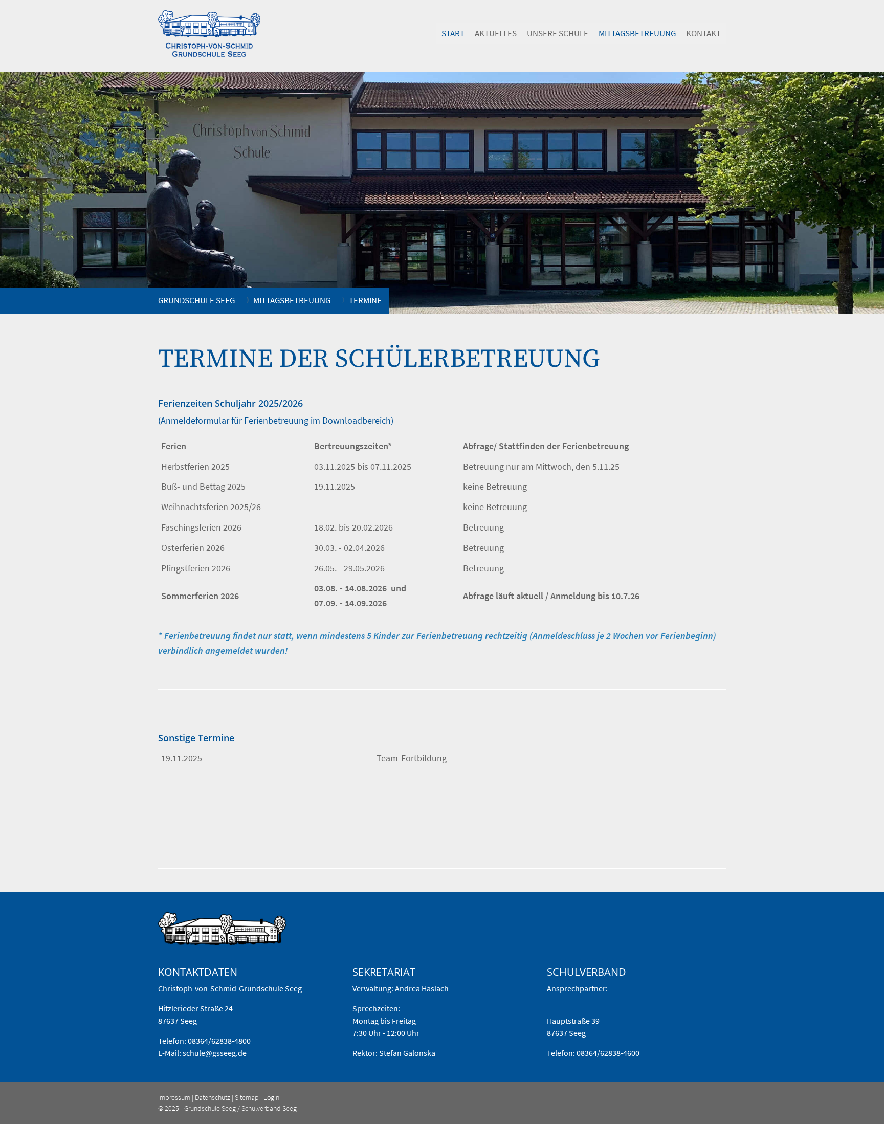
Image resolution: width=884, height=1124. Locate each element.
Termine (365, 300)
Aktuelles (496, 33)
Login (271, 1097)
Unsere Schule (557, 33)
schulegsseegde (215, 1053)
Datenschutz (212, 1097)
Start (453, 33)
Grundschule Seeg (196, 300)
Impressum (174, 1097)
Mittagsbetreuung (637, 33)
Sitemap (247, 1097)
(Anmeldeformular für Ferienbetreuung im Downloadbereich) (275, 420)
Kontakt (703, 33)
